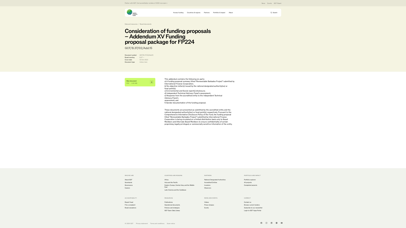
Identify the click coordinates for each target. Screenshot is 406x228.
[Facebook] (261, 223)
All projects (248, 182)
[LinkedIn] (271, 223)
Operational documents (172, 205)
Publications (169, 202)
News (263, 3)
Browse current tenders (252, 205)
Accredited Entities (210, 182)
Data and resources (131, 24)
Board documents (145, 24)
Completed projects (250, 185)
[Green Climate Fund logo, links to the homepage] (133, 12)
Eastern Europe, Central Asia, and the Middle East (179, 186)
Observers (207, 188)
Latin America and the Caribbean (175, 190)
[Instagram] (266, 223)
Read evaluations (130, 208)
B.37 (141, 57)
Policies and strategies (172, 208)
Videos (206, 202)
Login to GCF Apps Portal (252, 211)
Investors (207, 185)
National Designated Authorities (215, 180)
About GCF (128, 180)
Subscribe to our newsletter (253, 208)
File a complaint (130, 205)
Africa (166, 180)
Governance (129, 185)
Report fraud (129, 202)
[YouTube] (282, 223)
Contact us (247, 202)
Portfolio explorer (250, 180)
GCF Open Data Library (172, 211)
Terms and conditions (157, 224)
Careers (127, 188)
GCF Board (277, 3)
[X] (276, 223)
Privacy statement (142, 224)
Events (269, 3)
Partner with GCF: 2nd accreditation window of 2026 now (145, 3)
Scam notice (171, 224)
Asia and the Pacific (171, 182)
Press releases (209, 205)
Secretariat (128, 182)
